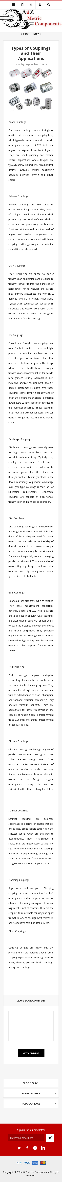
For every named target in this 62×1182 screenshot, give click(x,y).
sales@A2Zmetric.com (31, 4)
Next (36, 34)
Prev (25, 34)
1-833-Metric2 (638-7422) (22, 4)
